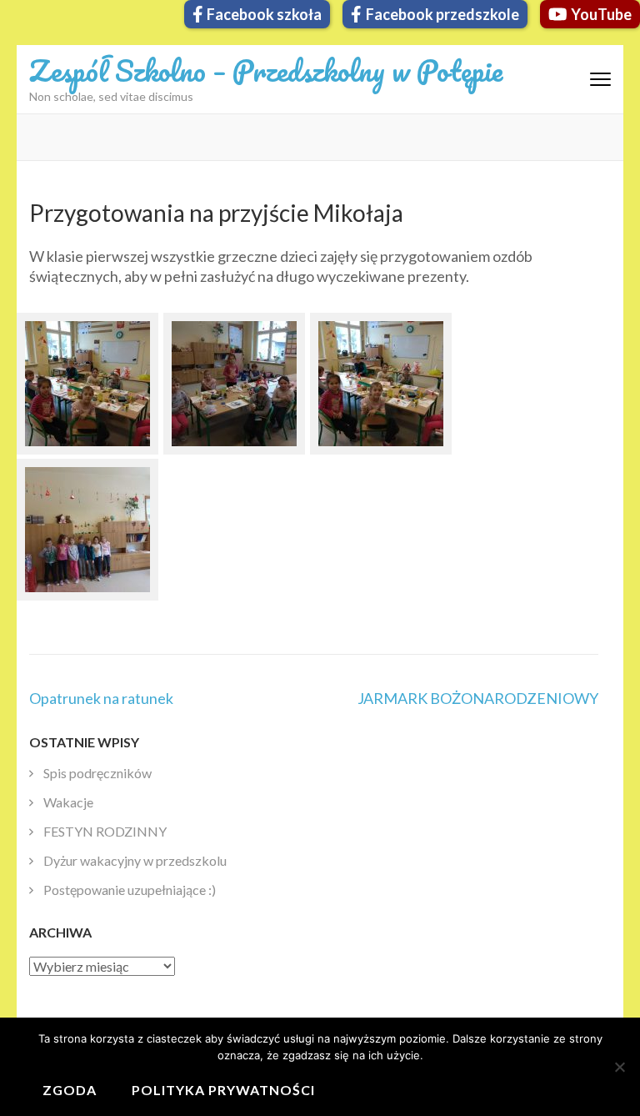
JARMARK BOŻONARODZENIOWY (478, 698)
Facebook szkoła (264, 14)
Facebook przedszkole (442, 14)
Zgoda (69, 1090)
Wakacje (68, 802)
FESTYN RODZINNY (105, 831)
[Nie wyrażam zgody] (619, 1066)
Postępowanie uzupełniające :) (129, 889)
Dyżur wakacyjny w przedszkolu (135, 860)
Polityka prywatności (223, 1090)
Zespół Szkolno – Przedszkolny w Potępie (265, 70)
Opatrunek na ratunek (101, 698)
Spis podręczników (97, 773)
